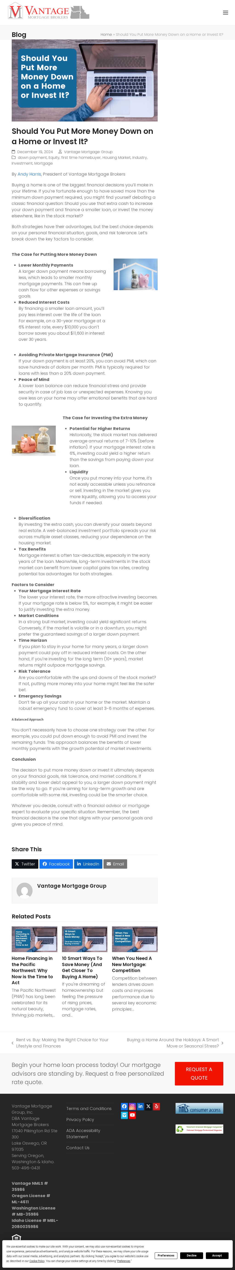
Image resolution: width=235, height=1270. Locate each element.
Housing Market (117, 157)
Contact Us (78, 1148)
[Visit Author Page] (25, 890)
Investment (22, 163)
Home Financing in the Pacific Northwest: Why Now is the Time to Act (32, 970)
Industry (139, 157)
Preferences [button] (123, 1261)
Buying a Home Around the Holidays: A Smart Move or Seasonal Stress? (168, 1043)
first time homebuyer (81, 157)
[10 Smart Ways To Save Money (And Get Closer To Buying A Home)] (85, 939)
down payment (32, 157)
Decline (191, 1255)
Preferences (166, 1255)
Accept (217, 1255)
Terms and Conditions (89, 1108)
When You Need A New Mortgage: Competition (132, 964)
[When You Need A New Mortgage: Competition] (135, 939)
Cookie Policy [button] (37, 1261)
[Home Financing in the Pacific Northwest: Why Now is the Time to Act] (34, 939)
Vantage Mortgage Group (88, 151)
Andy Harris (29, 174)
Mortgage (43, 163)
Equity (54, 157)
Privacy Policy (80, 1119)
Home (106, 34)
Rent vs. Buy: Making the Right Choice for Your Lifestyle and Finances (60, 1043)
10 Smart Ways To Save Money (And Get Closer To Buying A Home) (82, 967)
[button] (225, 12)
